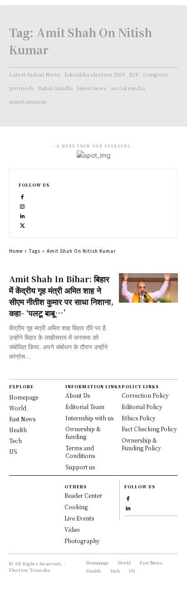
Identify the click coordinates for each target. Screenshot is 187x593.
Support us (80, 467)
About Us (77, 395)
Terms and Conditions (80, 451)
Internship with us (89, 418)
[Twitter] (22, 224)
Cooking (76, 507)
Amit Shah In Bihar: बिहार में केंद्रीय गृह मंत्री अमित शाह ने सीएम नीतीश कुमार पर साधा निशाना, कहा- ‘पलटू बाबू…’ (61, 295)
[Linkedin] (22, 215)
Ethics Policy (139, 418)
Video (72, 529)
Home (16, 250)
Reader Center (83, 495)
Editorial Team (84, 406)
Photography (82, 541)
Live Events (79, 518)
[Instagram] (22, 205)
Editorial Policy (142, 406)
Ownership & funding (83, 432)
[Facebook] (22, 196)
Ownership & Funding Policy (141, 444)
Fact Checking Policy (149, 429)
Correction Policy (145, 395)
